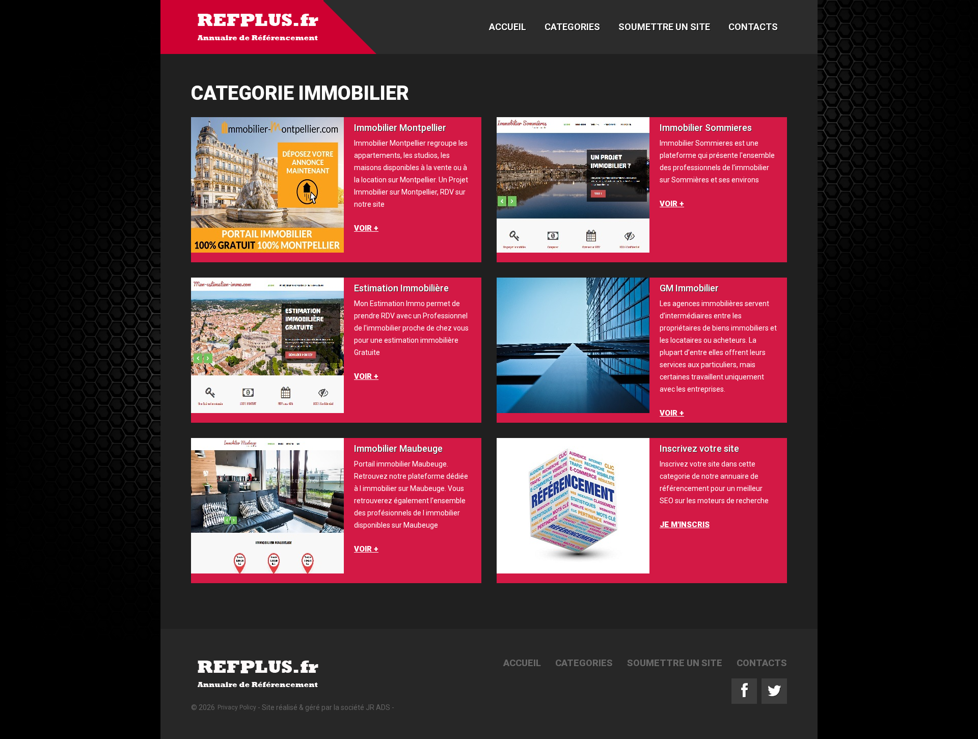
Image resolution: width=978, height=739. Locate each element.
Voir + (366, 228)
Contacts (753, 26)
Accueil (507, 26)
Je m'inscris (685, 524)
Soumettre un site (664, 26)
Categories (572, 26)
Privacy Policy (237, 707)
